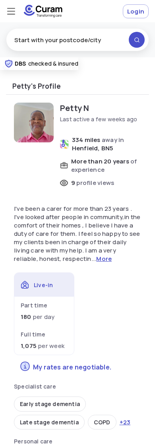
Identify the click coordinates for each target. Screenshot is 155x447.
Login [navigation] (135, 11)
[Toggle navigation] (11, 11)
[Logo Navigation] (43, 11)
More (104, 259)
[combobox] (77, 40)
